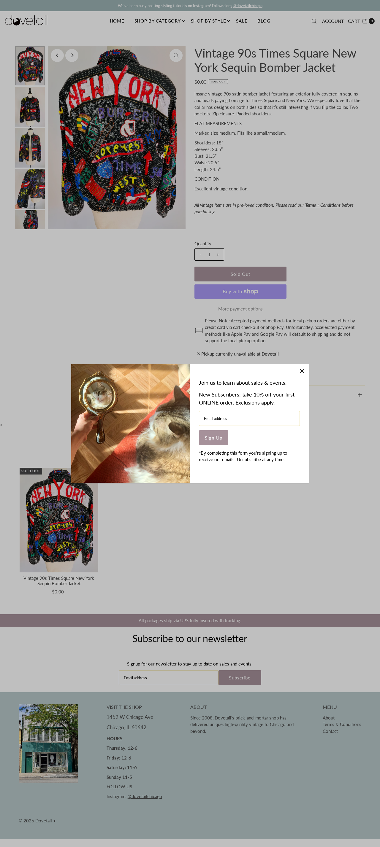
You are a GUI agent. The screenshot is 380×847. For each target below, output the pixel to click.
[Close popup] (302, 371)
